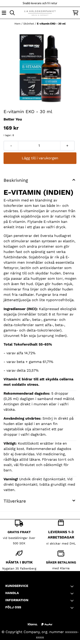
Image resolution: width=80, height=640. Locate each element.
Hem (17, 23)
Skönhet (29, 23)
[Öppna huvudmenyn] (4, 12)
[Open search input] (12, 12)
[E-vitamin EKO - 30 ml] (40, 68)
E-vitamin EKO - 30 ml (51, 23)
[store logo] (40, 13)
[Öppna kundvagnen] (75, 12)
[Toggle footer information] (73, 586)
